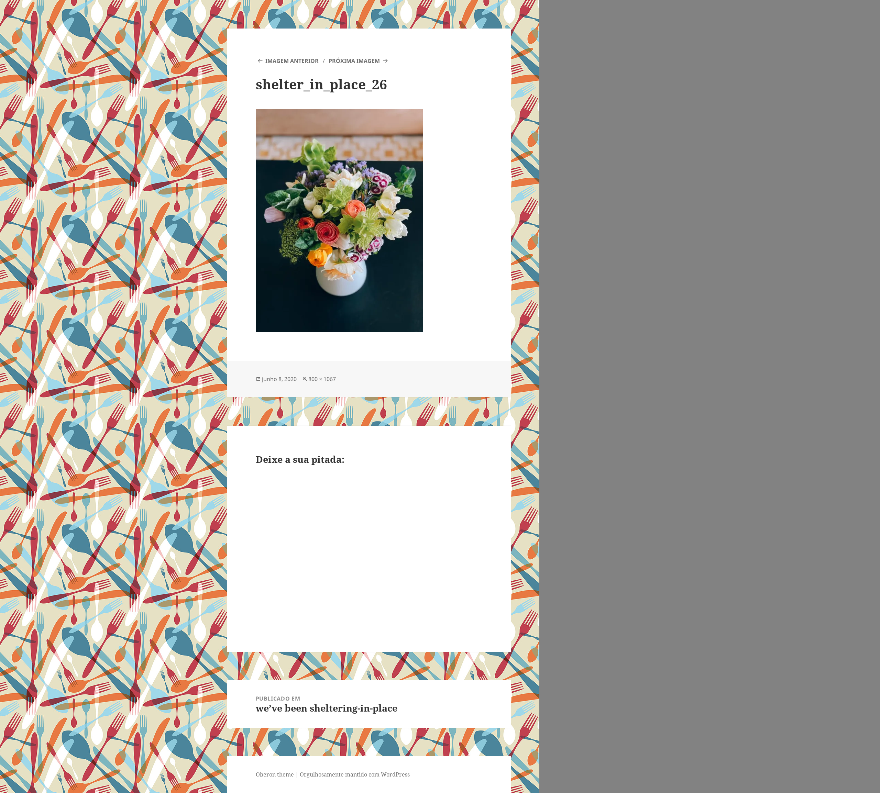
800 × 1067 (322, 379)
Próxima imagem (354, 61)
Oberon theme (275, 774)
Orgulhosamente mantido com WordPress (355, 774)
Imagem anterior (292, 61)
